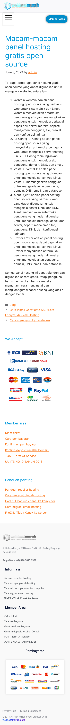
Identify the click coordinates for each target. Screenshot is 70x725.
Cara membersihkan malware (30, 320)
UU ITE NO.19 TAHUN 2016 (23, 461)
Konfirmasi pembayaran (21, 444)
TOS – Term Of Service (20, 456)
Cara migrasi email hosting (23, 507)
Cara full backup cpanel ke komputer (30, 501)
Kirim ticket (12, 433)
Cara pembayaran (17, 438)
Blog (13, 304)
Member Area (56, 19)
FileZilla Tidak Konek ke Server (26, 512)
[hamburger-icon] (8, 19)
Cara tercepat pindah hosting (25, 495)
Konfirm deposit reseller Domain (27, 450)
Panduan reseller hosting (22, 489)
